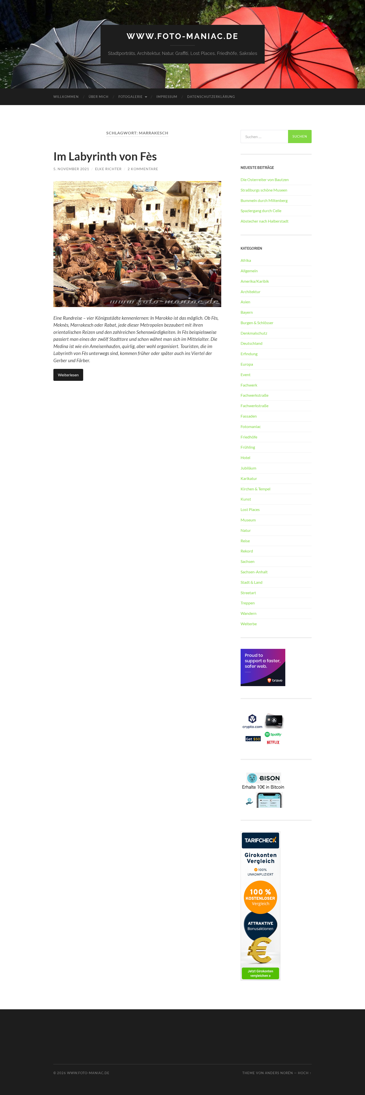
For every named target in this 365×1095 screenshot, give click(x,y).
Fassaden (249, 416)
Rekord (247, 550)
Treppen (248, 602)
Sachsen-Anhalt (254, 571)
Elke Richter (108, 169)
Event (246, 374)
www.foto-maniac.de (183, 36)
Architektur (250, 291)
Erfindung (249, 353)
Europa (247, 364)
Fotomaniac (251, 426)
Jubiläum (248, 468)
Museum (248, 519)
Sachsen (248, 561)
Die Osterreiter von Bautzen (265, 179)
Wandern (248, 613)
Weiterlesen (68, 374)
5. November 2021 (71, 169)
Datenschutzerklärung (211, 97)
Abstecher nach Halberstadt (265, 221)
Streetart (248, 592)
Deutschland (251, 343)
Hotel (245, 457)
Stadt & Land (251, 582)
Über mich (99, 97)
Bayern (247, 312)
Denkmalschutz (254, 333)
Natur (246, 530)
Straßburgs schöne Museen (264, 190)
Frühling (248, 447)
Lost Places (250, 509)
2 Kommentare (143, 169)
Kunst (246, 499)
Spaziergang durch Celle (261, 210)
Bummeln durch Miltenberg (264, 200)
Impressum (166, 97)
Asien (245, 301)
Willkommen (66, 97)
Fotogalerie (130, 97)
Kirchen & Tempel (255, 488)
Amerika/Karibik (255, 281)
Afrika (246, 260)
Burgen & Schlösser (257, 322)
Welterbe (249, 623)
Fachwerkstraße (254, 395)
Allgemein (249, 270)
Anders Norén (279, 1073)
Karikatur (249, 478)
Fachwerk (249, 385)
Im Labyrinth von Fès (105, 156)
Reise (245, 540)
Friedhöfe (249, 436)
